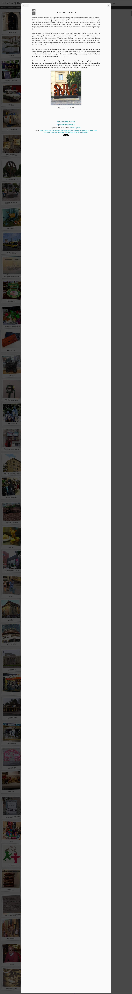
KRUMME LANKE (12, 718)
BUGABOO (12, 376)
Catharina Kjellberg (75, 128)
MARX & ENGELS (12, 424)
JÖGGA (12, 964)
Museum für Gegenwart (50, 132)
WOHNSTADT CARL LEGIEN (12, 473)
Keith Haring (85, 130)
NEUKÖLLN (11, 620)
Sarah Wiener (78, 132)
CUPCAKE (11, 547)
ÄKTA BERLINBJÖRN (12, 523)
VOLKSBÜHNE (12, 670)
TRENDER (11, 596)
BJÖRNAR (11, 791)
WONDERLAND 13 (11, 497)
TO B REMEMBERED (11, 203)
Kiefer (91, 130)
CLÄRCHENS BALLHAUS (11, 449)
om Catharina (11, 7)
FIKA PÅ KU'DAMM (11, 989)
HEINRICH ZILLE (11, 301)
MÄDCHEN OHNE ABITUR (12, 326)
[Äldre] (27, 5)
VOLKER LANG (11, 350)
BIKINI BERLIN (11, 743)
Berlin (46, 130)
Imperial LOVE (77, 130)
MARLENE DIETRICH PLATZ (12, 276)
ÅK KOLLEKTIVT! (11, 253)
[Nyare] (23, 5)
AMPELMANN (12, 865)
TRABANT (11, 105)
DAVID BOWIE (12, 32)
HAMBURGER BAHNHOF (66, 12)
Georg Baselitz (56, 130)
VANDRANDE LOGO (12, 179)
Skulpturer (85, 132)
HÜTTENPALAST (12, 129)
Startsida (3, 7)
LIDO (11, 693)
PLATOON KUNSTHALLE (12, 571)
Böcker (18, 7)
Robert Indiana (69, 132)
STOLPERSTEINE (11, 155)
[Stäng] (108, 5)
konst (95, 130)
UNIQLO (11, 842)
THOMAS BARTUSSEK (11, 400)
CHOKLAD (10, 890)
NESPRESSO (11, 939)
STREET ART (12, 768)
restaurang (61, 132)
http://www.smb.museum (66, 121)
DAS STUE (11, 56)
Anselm (42, 130)
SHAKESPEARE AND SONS (12, 817)
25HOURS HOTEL (12, 228)
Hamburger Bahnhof (67, 130)
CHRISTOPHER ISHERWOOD (12, 915)
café (50, 130)
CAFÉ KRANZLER (11, 644)
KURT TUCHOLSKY (11, 80)
